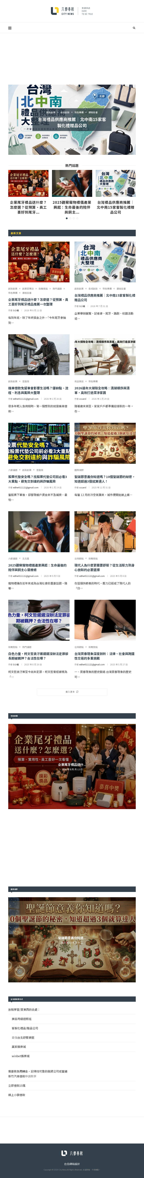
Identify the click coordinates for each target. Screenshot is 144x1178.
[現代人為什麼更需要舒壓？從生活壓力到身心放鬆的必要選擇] (105, 531)
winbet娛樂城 (21, 1056)
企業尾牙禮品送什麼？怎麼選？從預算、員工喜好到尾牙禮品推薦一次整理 (38, 301)
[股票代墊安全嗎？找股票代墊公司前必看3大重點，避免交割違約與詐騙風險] (39, 443)
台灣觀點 (79, 558)
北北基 (25, 558)
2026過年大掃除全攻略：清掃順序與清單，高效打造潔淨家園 (102, 390)
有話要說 (79, 381)
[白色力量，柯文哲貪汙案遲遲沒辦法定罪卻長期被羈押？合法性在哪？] (39, 620)
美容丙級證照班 (21, 1019)
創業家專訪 (28, 288)
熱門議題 (57, 288)
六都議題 (12, 470)
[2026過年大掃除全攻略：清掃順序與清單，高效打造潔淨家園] (105, 354)
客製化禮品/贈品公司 (25, 1028)
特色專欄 (12, 293)
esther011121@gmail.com (25, 398)
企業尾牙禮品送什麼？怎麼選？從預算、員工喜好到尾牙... (28, 207)
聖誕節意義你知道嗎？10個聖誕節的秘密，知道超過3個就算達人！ (104, 478)
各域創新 (93, 288)
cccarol (82, 398)
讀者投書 (26, 293)
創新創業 (66, 112)
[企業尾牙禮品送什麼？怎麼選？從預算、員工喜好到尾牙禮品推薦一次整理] (28, 183)
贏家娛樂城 (19, 1046)
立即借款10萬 (16, 1085)
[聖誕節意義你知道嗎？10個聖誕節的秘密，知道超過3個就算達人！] (105, 443)
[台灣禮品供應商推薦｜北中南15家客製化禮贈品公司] (116, 183)
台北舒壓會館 (25, 1037)
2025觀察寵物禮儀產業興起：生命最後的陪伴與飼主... (72, 207)
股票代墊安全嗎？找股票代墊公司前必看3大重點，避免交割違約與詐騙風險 (37, 478)
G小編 (16, 310)
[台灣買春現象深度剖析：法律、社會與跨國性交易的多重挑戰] (105, 620)
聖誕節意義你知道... (72, 937)
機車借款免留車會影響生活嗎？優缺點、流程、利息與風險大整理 (72, 122)
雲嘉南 (79, 112)
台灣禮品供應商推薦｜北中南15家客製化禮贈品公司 (116, 207)
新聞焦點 (43, 288)
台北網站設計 (72, 1164)
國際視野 (79, 470)
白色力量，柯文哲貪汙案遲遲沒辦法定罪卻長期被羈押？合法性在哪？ (38, 655)
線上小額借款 (16, 1095)
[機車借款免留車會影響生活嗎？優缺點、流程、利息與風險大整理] (39, 354)
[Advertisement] (72, 59)
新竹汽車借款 (16, 1076)
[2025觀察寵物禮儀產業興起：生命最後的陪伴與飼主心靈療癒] (72, 183)
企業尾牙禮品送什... (72, 764)
